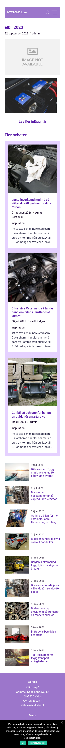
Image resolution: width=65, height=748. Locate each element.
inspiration (18, 223)
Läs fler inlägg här (32, 121)
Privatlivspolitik (37, 743)
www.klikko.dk (36, 705)
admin (36, 33)
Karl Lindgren (38, 321)
